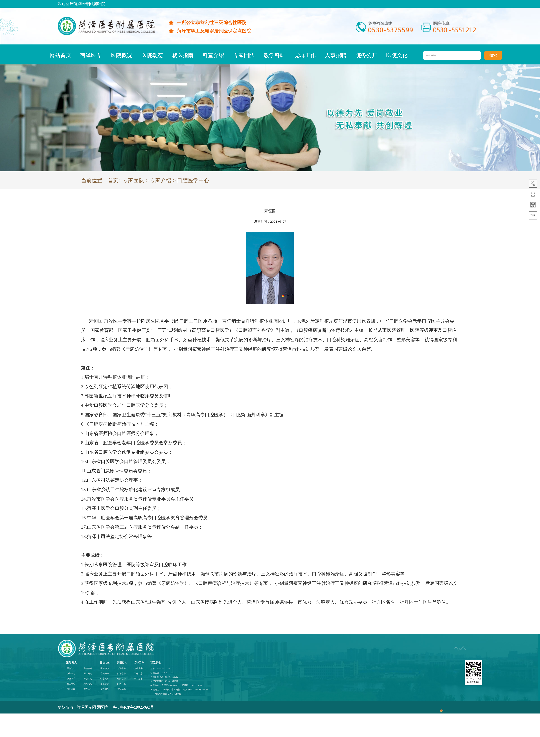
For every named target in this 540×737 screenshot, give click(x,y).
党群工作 (305, 55)
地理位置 (121, 689)
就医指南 (182, 55)
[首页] (106, 34)
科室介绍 (213, 55)
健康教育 (104, 678)
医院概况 (121, 55)
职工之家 (138, 678)
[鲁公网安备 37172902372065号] (461, 707)
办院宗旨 (88, 668)
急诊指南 (121, 668)
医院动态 (152, 55)
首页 (113, 180)
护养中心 (71, 673)
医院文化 (397, 55)
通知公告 (104, 673)
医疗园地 (88, 673)
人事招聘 (335, 55)
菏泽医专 (91, 55)
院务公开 (366, 55)
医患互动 (88, 678)
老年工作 (88, 689)
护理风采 (71, 678)
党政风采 (138, 668)
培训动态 (104, 689)
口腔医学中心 (193, 180)
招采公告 (104, 684)
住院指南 (121, 678)
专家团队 (244, 55)
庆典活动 (88, 684)
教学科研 (274, 55)
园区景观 (71, 684)
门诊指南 (121, 673)
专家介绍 (160, 180)
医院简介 (71, 668)
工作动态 (138, 673)
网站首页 (60, 55)
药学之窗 (71, 689)
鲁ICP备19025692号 (137, 707)
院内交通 (121, 684)
